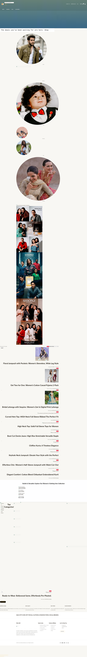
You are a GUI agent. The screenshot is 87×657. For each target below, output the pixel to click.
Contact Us (64, 625)
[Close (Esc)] (1, 655)
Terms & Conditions (43, 626)
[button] (4, 9)
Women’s (7, 9)
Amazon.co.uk (53, 625)
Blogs (52, 630)
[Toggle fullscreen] (5, 655)
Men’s (3, 9)
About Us (41, 630)
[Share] (3, 655)
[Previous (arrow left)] (1, 656)
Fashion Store (53, 629)
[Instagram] (66, 642)
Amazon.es (53, 626)
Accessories (17, 9)
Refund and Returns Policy (44, 625)
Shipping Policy (64, 626)
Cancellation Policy (43, 629)
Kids (12, 9)
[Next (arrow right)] (3, 656)
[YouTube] (62, 642)
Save (48, 346)
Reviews (62, 631)
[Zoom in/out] (7, 655)
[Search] (5, 4)
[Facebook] (60, 642)
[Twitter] (64, 642)
